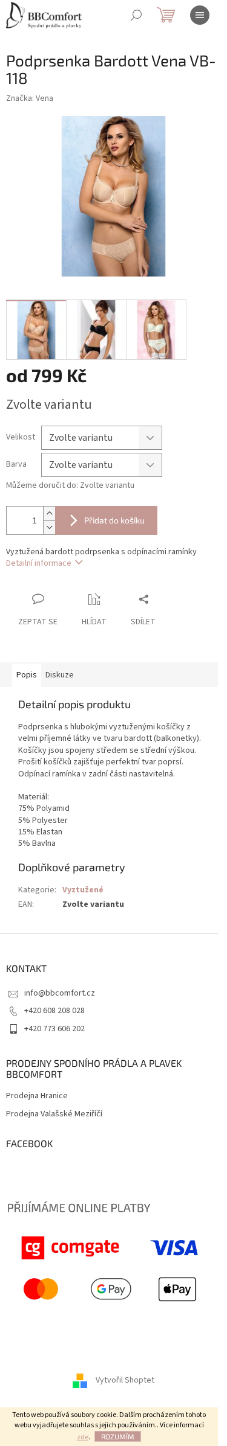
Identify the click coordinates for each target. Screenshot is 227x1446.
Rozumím (117, 1436)
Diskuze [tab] (59, 675)
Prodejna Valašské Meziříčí (54, 1114)
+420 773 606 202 (54, 1029)
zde (82, 1437)
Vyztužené (83, 890)
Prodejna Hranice (37, 1096)
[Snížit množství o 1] (49, 527)
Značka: (29, 98)
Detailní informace (38, 563)
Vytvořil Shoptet (125, 1381)
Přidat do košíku (114, 520)
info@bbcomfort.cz (59, 993)
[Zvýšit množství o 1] (49, 513)
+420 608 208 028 (54, 1011)
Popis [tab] (26, 675)
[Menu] (200, 15)
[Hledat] (136, 15)
